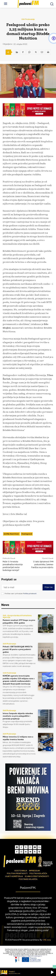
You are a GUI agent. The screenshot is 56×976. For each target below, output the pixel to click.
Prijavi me (49, 587)
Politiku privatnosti (29, 593)
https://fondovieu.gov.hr (20, 956)
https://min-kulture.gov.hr (35, 956)
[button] (52, 972)
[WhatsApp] (29, 52)
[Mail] (30, 852)
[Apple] (39, 852)
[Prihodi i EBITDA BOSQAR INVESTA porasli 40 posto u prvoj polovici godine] (45, 652)
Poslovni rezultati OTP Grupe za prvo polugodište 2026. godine (19, 621)
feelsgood (27, 534)
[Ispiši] (48, 52)
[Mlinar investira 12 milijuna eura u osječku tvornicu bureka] (45, 742)
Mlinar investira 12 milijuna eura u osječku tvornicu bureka (18, 738)
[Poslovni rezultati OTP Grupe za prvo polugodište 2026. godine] (45, 624)
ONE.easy (47, 940)
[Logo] (28, 861)
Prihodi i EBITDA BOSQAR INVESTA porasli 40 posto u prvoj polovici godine (17, 649)
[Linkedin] (16, 52)
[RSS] (35, 852)
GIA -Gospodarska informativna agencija (17, 616)
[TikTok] (21, 847)
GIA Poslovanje (28, 19)
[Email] (41, 52)
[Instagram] (21, 852)
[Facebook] (23, 52)
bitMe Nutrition (11, 534)
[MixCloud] (39, 847)
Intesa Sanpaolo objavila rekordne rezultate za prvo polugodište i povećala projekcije (18, 716)
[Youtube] (35, 847)
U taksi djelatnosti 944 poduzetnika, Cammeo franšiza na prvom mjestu (42, 564)
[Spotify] (17, 847)
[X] (35, 52)
